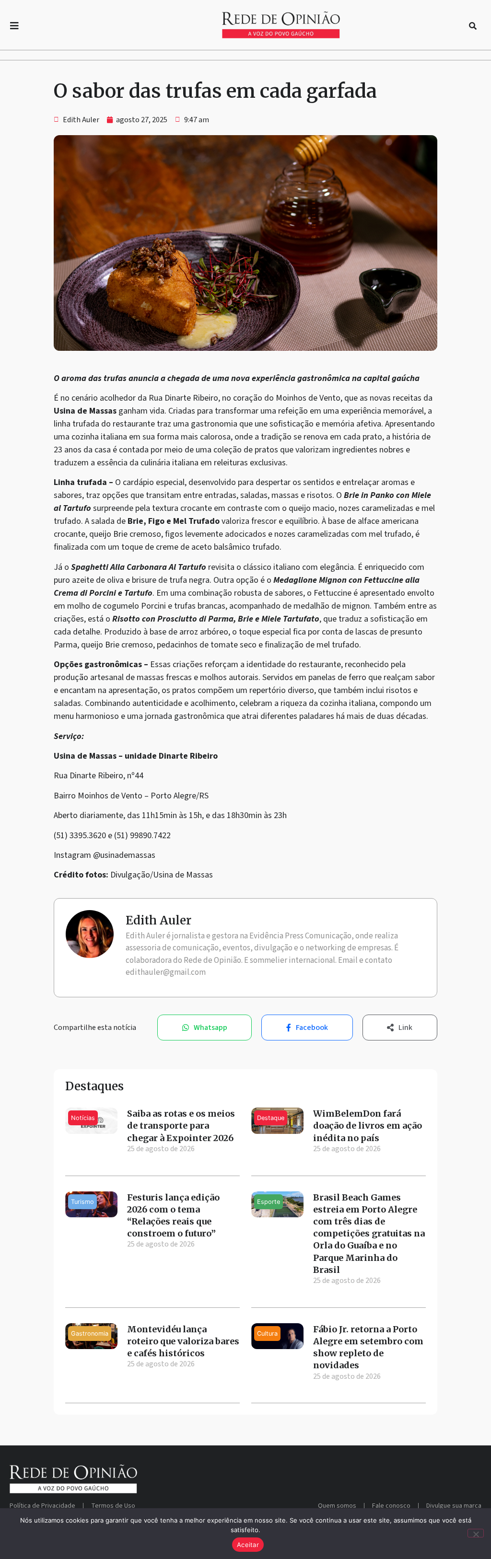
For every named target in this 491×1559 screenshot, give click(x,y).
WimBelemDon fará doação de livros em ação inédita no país (367, 1125)
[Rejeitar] (476, 1533)
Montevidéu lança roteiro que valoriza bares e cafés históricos (183, 1341)
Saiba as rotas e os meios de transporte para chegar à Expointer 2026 (181, 1125)
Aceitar (248, 1544)
